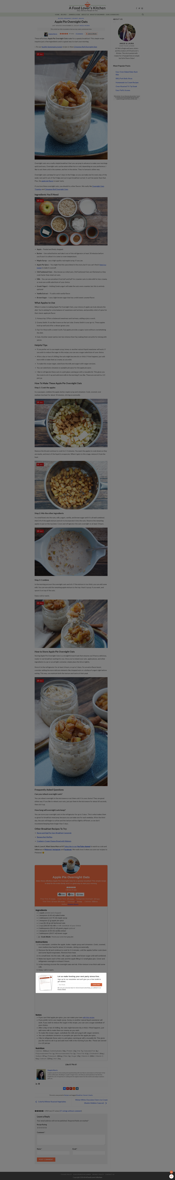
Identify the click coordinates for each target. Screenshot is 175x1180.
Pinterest (48, 849)
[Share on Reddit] (27, 49)
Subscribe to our (77, 846)
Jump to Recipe (92, 33)
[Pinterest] (39, 1084)
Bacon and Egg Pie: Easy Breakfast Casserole (54, 833)
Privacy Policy (98, 1174)
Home (57, 14)
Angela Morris (84, 25)
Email (74, 1149)
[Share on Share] (27, 53)
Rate (81, 894)
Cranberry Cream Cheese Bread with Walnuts (54, 841)
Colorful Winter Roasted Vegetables (52, 1102)
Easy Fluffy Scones (123, 90)
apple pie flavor (47, 181)
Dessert (75, 18)
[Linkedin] (36, 1084)
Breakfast (68, 18)
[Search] (143, 14)
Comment (41, 1132)
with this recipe (88, 1017)
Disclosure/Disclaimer (82, 1174)
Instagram (56, 849)
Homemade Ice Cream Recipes (127, 82)
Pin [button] (71, 894)
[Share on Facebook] (27, 38)
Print (63, 894)
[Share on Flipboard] (27, 46)
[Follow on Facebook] (136, 8)
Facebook (68, 849)
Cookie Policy (66, 1174)
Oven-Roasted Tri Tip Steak (126, 86)
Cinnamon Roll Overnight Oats (85, 47)
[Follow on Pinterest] (142, 8)
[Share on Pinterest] (27, 42)
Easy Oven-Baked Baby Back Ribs (127, 73)
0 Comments (79, 33)
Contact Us (109, 1174)
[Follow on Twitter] (139, 8)
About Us (85, 14)
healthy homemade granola (52, 47)
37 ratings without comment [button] (70, 1111)
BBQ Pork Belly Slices (124, 78)
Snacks (81, 18)
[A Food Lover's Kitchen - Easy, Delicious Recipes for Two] (87, 6)
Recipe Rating (42, 1125)
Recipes (63, 14)
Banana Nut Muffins (44, 837)
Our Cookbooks (112, 14)
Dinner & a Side (74, 14)
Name (39, 1149)
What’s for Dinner (97, 14)
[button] (67, 887)
